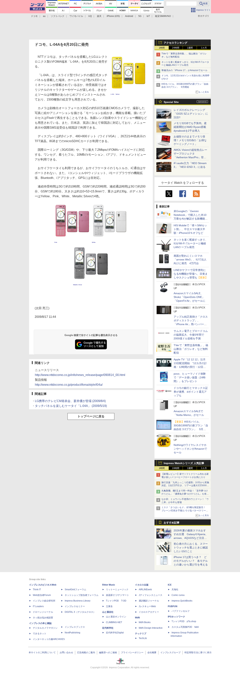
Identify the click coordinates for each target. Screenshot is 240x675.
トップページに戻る (90, 416)
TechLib (143, 638)
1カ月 (204, 47)
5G (139, 16)
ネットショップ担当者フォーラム (81, 595)
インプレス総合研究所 (44, 600)
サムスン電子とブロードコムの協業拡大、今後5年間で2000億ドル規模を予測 (191, 334)
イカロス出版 (141, 585)
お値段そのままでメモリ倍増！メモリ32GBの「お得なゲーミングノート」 (190, 140)
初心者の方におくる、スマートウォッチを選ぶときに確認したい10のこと (191, 547)
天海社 (175, 589)
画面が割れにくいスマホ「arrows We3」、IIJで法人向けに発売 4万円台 (190, 259)
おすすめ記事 (171, 522)
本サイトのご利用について (42, 652)
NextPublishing (72, 632)
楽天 (99, 16)
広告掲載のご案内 (86, 652)
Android (129, 16)
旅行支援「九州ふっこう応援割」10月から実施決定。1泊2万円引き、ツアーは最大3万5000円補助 (185, 485)
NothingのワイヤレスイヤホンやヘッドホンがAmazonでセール (190, 448)
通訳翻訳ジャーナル (149, 600)
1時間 (162, 47)
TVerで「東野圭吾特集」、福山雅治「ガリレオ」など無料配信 (191, 349)
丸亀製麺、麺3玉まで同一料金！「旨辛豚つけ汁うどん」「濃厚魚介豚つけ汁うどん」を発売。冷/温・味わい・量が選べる (184, 493)
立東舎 (109, 606)
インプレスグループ (170, 652)
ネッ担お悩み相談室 (43, 617)
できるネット (39, 633)
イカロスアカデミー (149, 612)
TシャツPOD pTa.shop (184, 621)
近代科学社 (107, 628)
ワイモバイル (76, 16)
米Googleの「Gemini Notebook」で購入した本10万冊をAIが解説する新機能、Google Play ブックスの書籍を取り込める (191, 219)
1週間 (190, 47)
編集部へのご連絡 (108, 652)
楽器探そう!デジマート (117, 595)
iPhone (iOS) (113, 16)
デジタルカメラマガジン (45, 628)
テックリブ (140, 633)
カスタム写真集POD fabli (185, 627)
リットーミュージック (117, 589)
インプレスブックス (75, 627)
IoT (148, 16)
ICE (170, 585)
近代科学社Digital (115, 632)
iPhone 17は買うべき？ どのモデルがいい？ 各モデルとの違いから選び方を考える (191, 561)
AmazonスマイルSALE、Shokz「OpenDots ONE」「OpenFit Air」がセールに (189, 297)
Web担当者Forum (42, 595)
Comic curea (178, 595)
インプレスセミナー (75, 606)
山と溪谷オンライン (116, 616)
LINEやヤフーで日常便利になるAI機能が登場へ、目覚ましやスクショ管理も (191, 273)
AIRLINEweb (145, 589)
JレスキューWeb (147, 606)
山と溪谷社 (107, 612)
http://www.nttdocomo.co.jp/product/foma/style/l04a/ (69, 384)
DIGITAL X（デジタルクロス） (80, 612)
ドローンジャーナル (43, 612)
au (44, 16)
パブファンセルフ (181, 611)
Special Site (171, 102)
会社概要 (151, 652)
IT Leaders (38, 606)
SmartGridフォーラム (75, 589)
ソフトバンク (57, 16)
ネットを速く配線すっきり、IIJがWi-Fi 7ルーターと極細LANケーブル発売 (191, 243)
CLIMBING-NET (114, 622)
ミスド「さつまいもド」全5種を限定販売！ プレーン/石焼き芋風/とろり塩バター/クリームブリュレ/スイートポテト (184, 510)
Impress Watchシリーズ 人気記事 (184, 463)
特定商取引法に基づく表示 (198, 652)
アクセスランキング (175, 42)
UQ (90, 16)
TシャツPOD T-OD (116, 600)
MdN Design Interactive (151, 628)
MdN (137, 617)
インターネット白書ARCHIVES (49, 639)
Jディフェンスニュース (150, 595)
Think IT (37, 589)
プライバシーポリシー (132, 652)
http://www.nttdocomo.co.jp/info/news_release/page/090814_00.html (80, 374)
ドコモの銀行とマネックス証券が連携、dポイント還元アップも (191, 391)
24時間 (175, 47)
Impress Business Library (77, 600)
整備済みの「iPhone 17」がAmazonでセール (184, 70)
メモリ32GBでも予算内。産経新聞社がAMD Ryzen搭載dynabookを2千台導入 (190, 127)
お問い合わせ (66, 652)
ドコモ (34, 16)
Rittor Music (108, 585)
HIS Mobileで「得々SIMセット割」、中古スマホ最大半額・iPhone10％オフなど (190, 229)
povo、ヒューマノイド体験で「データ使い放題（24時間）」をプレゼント (190, 377)
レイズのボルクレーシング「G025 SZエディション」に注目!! (191, 113)
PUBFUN (172, 606)
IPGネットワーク (176, 616)
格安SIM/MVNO (163, 16)
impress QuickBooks (182, 600)
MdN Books (145, 622)
